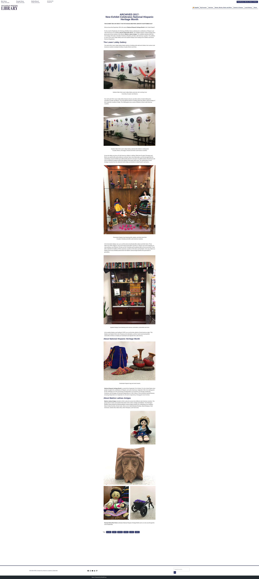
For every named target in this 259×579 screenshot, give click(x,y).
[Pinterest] (97, 571)
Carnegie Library (20, 1)
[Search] (175, 572)
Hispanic (126, 532)
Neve (93, 577)
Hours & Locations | (48, 570)
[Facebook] (88, 571)
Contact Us (49, 2)
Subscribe (55, 570)
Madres (137, 532)
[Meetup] (94, 571)
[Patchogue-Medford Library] (9, 7)
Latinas (131, 532)
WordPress (103, 577)
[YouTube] (92, 571)
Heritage (120, 532)
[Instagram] (90, 571)
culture (109, 532)
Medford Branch (35, 1)
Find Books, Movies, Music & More (247, 1)
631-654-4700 (50, 1)
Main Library (4, 1)
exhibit (114, 532)
